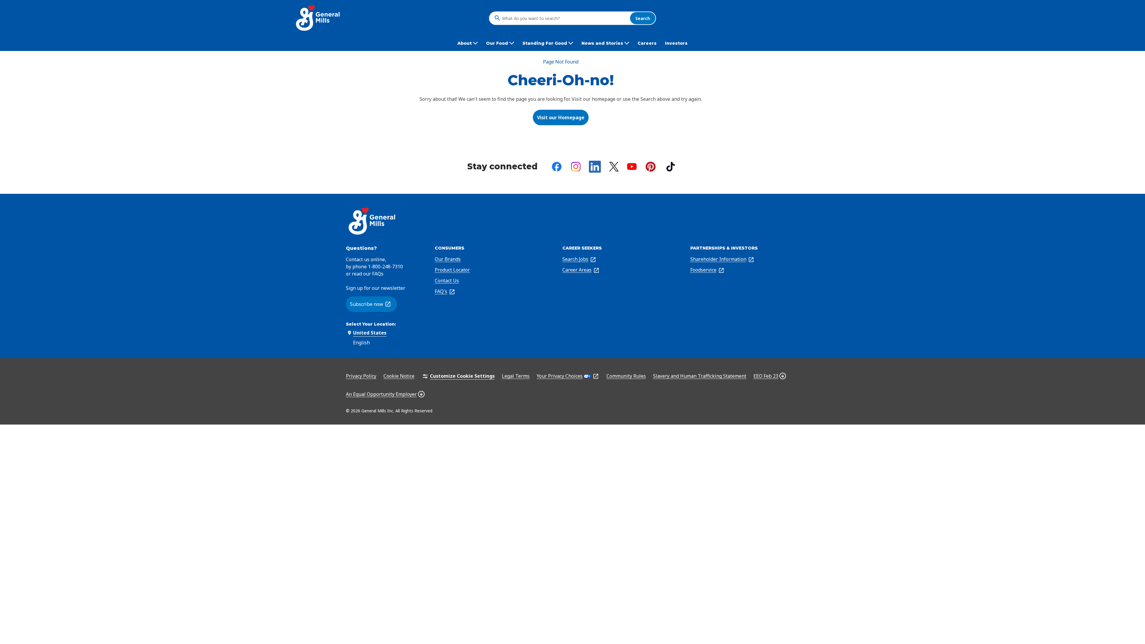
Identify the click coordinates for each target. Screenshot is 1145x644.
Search (642, 18)
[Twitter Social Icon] (614, 167)
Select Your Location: (371, 324)
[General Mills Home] (318, 18)
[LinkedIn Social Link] (595, 167)
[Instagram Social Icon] (576, 167)
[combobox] (564, 18)
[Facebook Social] (557, 167)
